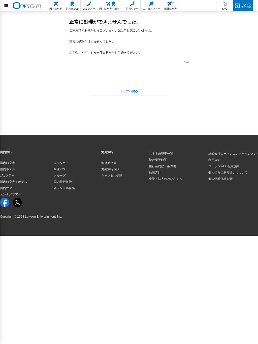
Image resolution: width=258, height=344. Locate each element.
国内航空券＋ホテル (13, 182)
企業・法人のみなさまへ (165, 179)
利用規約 (214, 160)
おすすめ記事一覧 (161, 153)
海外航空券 (108, 163)
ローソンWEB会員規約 (223, 166)
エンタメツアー (10, 194)
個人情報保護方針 (220, 179)
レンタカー (61, 163)
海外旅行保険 (110, 169)
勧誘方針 (155, 172)
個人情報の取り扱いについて (228, 172)
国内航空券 (7, 163)
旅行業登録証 (158, 160)
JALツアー (7, 175)
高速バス (60, 169)
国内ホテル (7, 169)
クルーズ (60, 175)
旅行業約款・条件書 (162, 166)
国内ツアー (7, 188)
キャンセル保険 (64, 188)
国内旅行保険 (63, 182)
